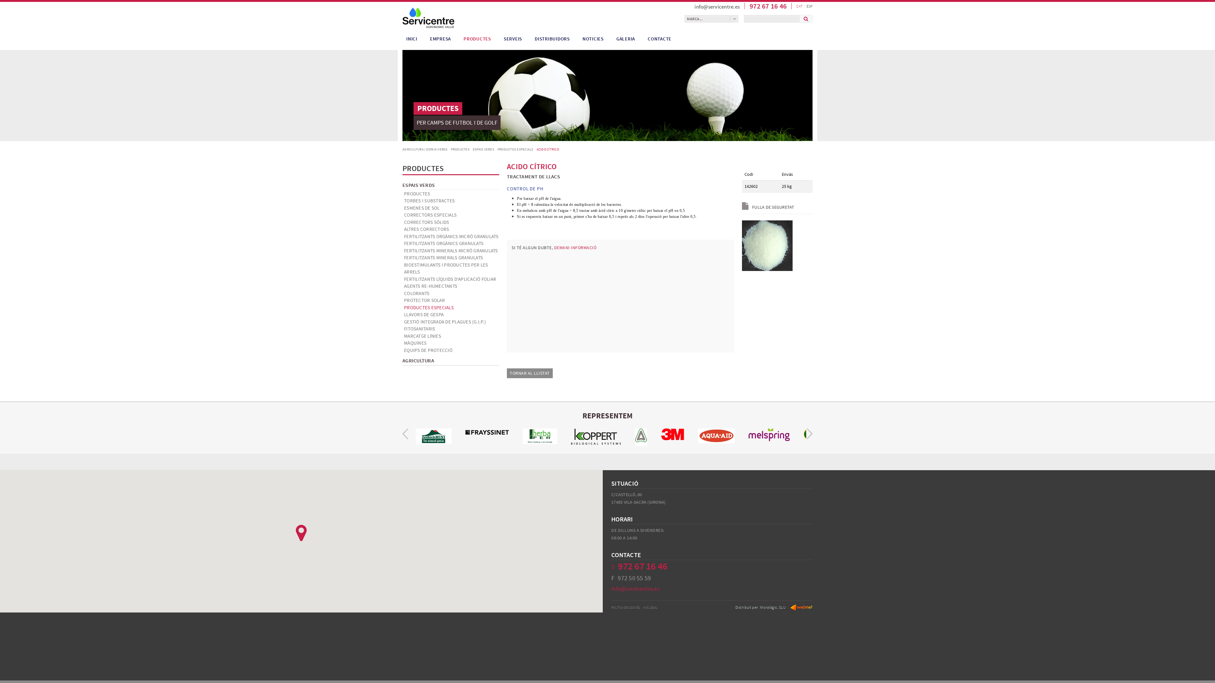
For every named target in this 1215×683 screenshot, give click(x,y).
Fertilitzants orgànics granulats (443, 243)
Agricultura (418, 360)
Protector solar (424, 300)
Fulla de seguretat (772, 207)
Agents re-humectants (430, 286)
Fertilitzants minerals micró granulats (451, 251)
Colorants (416, 293)
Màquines (415, 343)
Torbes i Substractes (429, 201)
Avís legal (650, 608)
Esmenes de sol (422, 208)
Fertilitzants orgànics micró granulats (451, 236)
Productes (460, 149)
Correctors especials (430, 215)
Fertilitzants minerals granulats (443, 258)
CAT (799, 6)
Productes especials (515, 149)
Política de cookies (625, 608)
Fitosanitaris (419, 329)
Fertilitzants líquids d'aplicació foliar (450, 279)
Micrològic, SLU (773, 607)
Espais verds (483, 149)
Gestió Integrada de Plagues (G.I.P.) (445, 322)
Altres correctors (426, 229)
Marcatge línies (422, 336)
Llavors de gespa (424, 314)
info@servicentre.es (717, 6)
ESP (810, 6)
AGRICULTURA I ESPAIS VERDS (425, 149)
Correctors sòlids (426, 222)
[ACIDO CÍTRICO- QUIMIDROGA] (767, 245)
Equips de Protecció (428, 350)
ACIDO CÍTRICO (548, 149)
